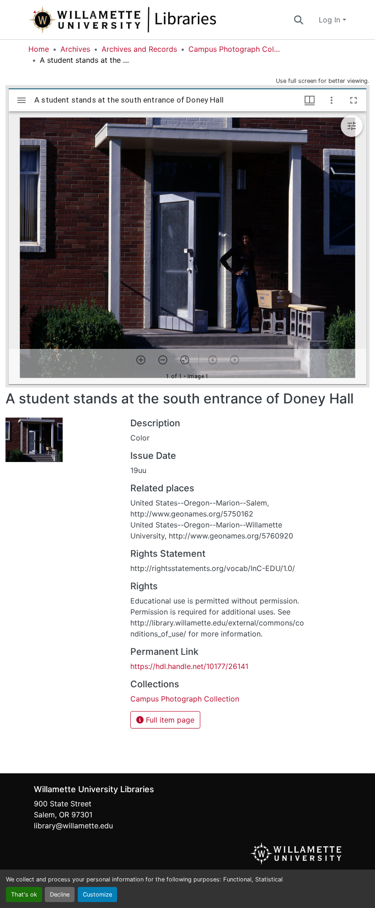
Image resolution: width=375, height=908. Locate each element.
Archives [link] (75, 49)
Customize (97, 894)
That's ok (24, 894)
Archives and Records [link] (139, 49)
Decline (60, 894)
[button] (152, 20)
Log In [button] (331, 19)
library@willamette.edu (73, 825)
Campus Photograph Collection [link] (234, 49)
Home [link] (38, 49)
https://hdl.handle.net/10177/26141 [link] (189, 666)
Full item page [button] (169, 719)
